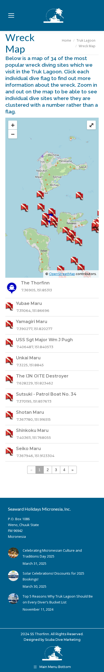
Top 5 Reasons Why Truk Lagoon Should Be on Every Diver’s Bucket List (58, 599)
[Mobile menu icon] (11, 15)
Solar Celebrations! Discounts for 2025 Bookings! (53, 576)
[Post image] (13, 552)
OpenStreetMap (62, 274)
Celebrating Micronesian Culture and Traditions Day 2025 (52, 553)
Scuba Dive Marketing (63, 640)
